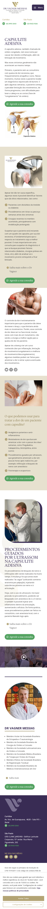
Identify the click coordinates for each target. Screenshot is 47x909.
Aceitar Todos (23, 898)
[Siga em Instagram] (15, 369)
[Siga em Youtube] (6, 369)
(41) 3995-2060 (11, 24)
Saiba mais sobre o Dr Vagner (20, 269)
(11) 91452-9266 (32, 24)
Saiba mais (14, 778)
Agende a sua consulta (21, 104)
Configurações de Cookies (22, 904)
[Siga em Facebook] (11, 369)
